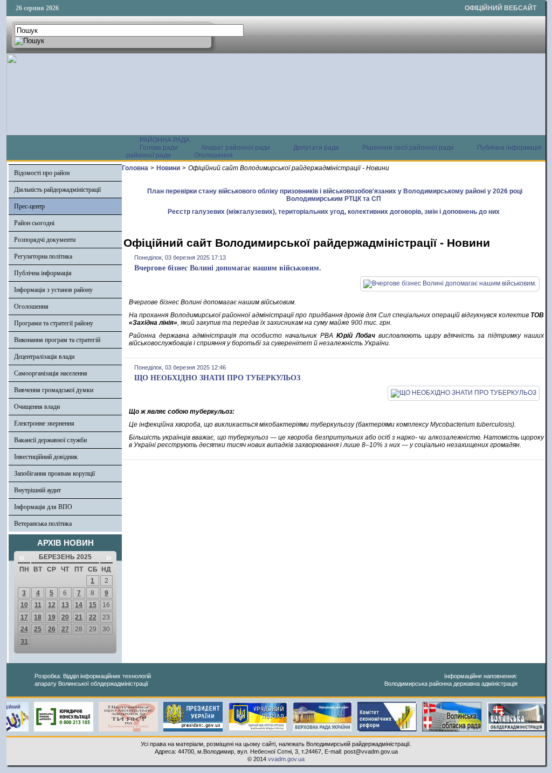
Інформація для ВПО (43, 507)
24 (24, 629)
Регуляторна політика (43, 256)
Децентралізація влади (44, 356)
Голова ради (159, 147)
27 (65, 629)
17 (24, 617)
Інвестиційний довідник (46, 457)
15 (92, 605)
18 (38, 617)
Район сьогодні (34, 223)
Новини (168, 168)
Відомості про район (42, 173)
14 (78, 605)
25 (38, 629)
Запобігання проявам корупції (54, 473)
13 (65, 605)
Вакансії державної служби (50, 440)
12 (52, 605)
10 (24, 605)
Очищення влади (37, 406)
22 (92, 617)
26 (52, 629)
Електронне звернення (44, 423)
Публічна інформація (43, 273)
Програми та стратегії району (53, 323)
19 (52, 617)
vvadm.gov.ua (286, 759)
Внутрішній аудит (37, 490)
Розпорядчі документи (44, 239)
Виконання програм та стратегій (57, 340)
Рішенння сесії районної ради (408, 147)
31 (24, 641)
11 (38, 605)
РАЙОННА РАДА (165, 140)
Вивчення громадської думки (53, 390)
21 (78, 617)
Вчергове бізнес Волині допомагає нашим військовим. (227, 268)
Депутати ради (316, 147)
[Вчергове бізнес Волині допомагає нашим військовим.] (450, 283)
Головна (135, 168)
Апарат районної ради (235, 147)
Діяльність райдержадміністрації (57, 189)
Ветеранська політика (43, 523)
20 (65, 617)
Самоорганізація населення (50, 373)
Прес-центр (29, 206)
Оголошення (213, 155)
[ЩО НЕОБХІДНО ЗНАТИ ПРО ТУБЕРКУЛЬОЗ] (464, 392)
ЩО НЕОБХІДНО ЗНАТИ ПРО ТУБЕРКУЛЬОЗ (217, 378)
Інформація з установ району (53, 290)
